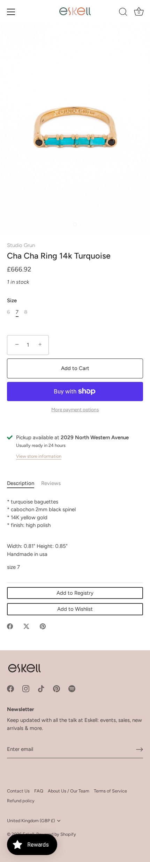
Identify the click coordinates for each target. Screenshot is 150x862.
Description (20, 483)
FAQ (38, 791)
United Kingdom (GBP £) (31, 820)
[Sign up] (139, 749)
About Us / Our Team (68, 791)
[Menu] (11, 12)
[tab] (24, 483)
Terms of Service (110, 791)
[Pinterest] (56, 688)
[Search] (123, 13)
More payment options (75, 409)
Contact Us (18, 791)
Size (12, 300)
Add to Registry (75, 593)
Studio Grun (21, 245)
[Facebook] (10, 688)
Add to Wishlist (75, 609)
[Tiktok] (41, 688)
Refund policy (21, 800)
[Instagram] (25, 688)
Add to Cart (75, 368)
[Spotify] (71, 688)
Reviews (51, 483)
